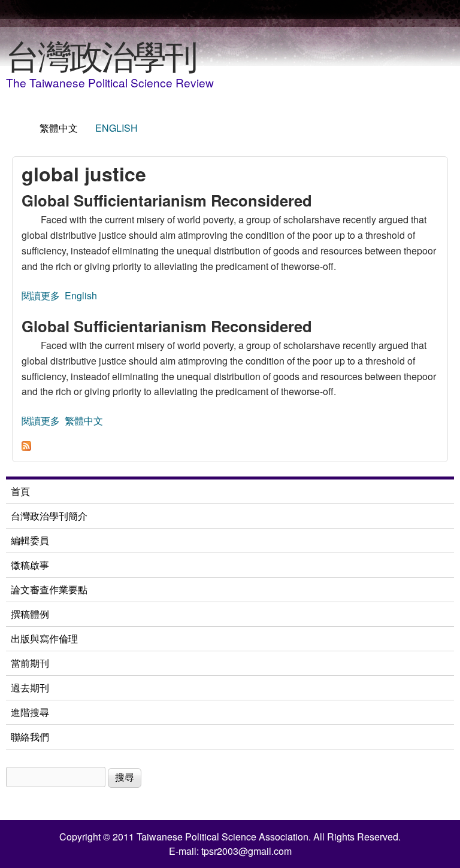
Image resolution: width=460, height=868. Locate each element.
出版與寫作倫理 (44, 638)
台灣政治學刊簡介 (49, 516)
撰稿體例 (30, 614)
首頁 (20, 491)
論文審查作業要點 (49, 589)
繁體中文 (59, 128)
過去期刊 (30, 687)
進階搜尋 (30, 712)
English (116, 128)
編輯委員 (30, 540)
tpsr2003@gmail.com (246, 851)
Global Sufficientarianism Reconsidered (167, 200)
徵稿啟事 (30, 565)
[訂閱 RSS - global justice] (26, 447)
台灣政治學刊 (101, 54)
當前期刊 (30, 663)
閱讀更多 (41, 295)
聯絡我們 (30, 736)
